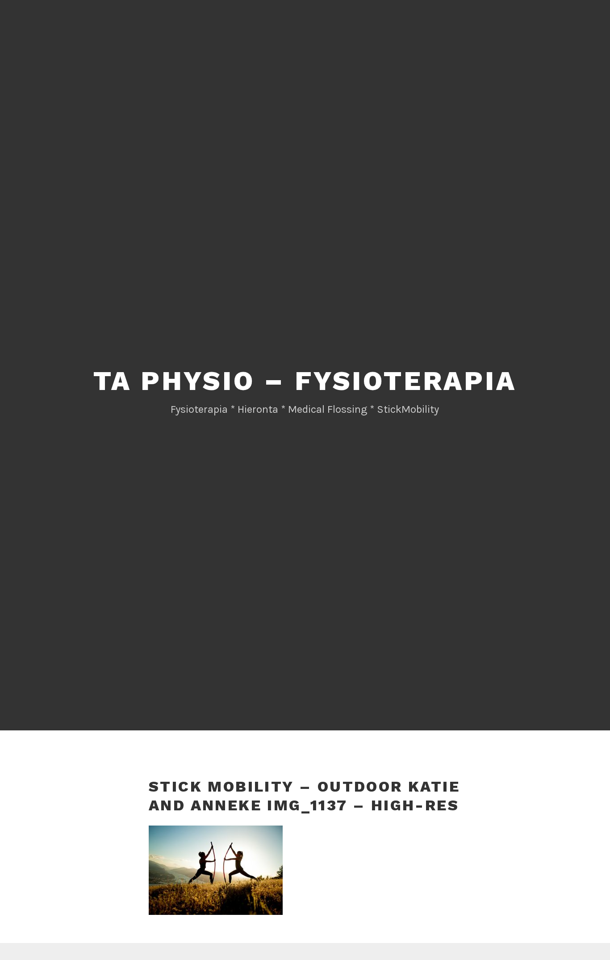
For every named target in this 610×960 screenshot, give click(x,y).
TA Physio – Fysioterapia (304, 381)
